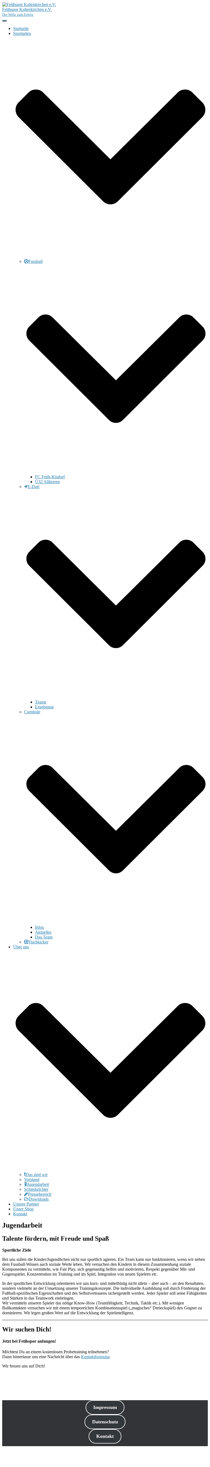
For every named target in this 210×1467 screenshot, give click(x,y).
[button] (110, 256)
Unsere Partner (26, 1204)
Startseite (21, 28)
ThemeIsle (199, 1450)
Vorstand (31, 1179)
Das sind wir (37, 1174)
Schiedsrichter (36, 1189)
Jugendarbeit (38, 1184)
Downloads (39, 1199)
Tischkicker (38, 942)
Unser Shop (23, 1209)
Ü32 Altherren (47, 481)
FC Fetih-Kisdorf (50, 476)
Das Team (43, 937)
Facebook (17, 1456)
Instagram (17, 1461)
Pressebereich (39, 1194)
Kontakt (20, 1214)
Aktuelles (43, 932)
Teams (40, 702)
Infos (39, 927)
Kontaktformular (95, 1356)
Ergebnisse (44, 707)
